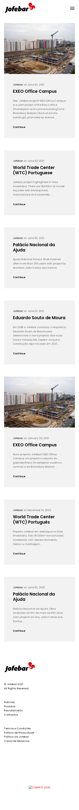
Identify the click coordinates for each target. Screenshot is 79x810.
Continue (19, 127)
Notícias (9, 702)
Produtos (9, 706)
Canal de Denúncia (16, 741)
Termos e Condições (17, 728)
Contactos (11, 714)
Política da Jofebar (16, 736)
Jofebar (18, 84)
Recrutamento (13, 710)
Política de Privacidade (19, 732)
